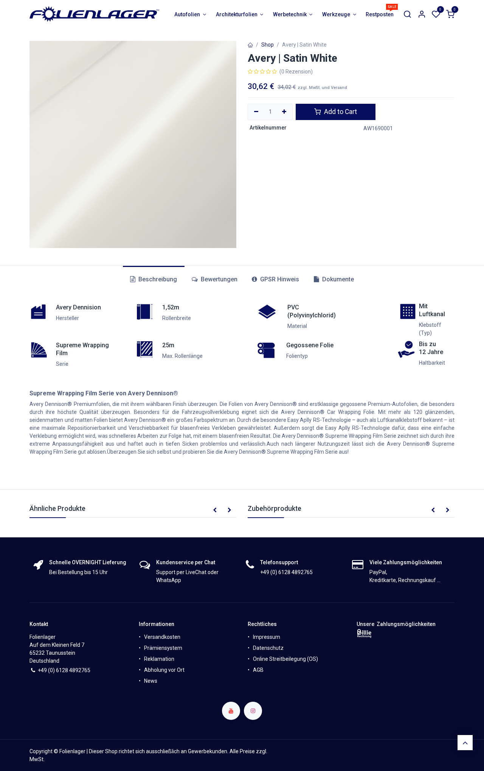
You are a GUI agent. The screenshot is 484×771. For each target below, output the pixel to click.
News (150, 681)
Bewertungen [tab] (218, 279)
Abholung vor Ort (164, 670)
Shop (267, 45)
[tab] (275, 279)
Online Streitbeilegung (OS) (285, 659)
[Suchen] (407, 14)
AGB (258, 670)
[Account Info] (421, 14)
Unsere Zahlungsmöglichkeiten (396, 624)
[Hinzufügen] (285, 112)
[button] (215, 510)
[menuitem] (190, 15)
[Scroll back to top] (465, 742)
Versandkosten (162, 637)
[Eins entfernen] (256, 112)
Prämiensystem (163, 648)
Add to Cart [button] (340, 111)
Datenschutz (268, 648)
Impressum (266, 637)
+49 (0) (47, 670)
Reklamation (159, 659)
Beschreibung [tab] (157, 279)
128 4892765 (74, 670)
